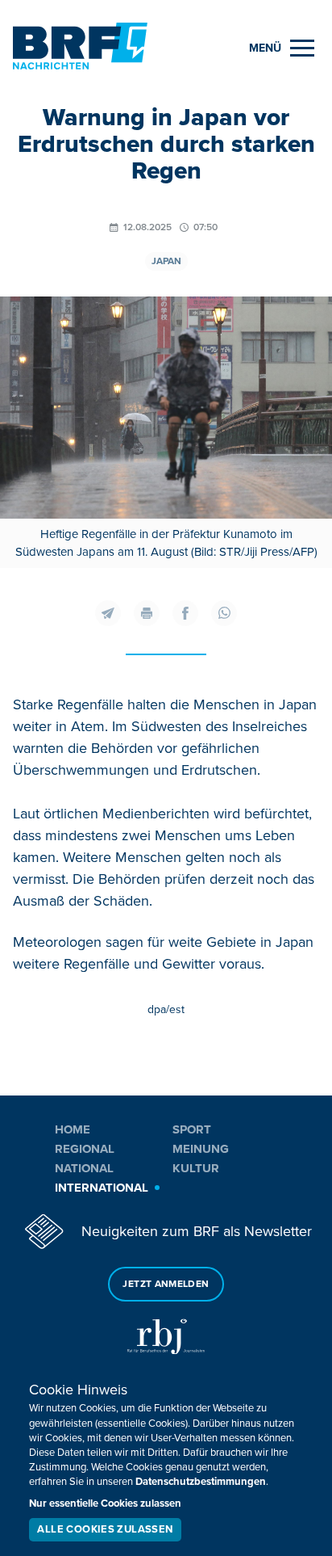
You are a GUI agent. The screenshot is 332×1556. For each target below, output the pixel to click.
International (101, 1187)
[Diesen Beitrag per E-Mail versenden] (108, 613)
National (84, 1168)
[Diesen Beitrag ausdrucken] (147, 613)
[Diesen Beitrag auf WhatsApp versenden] (224, 613)
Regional (84, 1149)
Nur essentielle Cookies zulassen (105, 1503)
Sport (191, 1129)
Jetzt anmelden (165, 1284)
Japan (166, 261)
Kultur (195, 1168)
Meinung (200, 1149)
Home (72, 1129)
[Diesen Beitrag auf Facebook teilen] (185, 613)
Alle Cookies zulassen (104, 1529)
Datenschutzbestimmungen (200, 1481)
